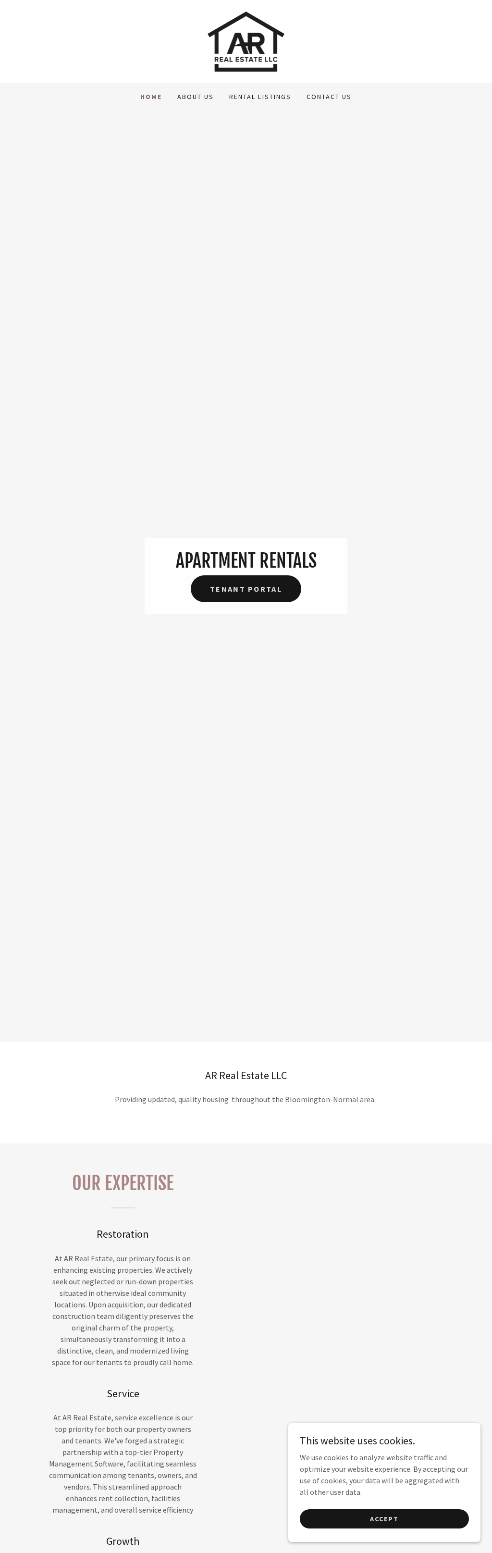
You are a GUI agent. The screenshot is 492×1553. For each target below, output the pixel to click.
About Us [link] (195, 96)
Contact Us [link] (329, 96)
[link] (246, 40)
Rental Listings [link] (260, 96)
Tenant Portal (246, 589)
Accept (384, 1518)
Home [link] (151, 96)
